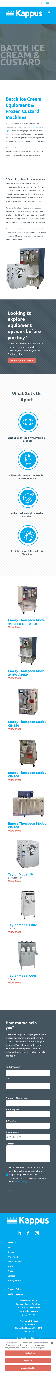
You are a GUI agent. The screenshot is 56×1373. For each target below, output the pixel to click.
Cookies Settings (28, 1353)
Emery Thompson (33, 127)
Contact (11, 1270)
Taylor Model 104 (21, 874)
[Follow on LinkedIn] (19, 1233)
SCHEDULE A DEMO (22, 360)
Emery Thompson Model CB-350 (27, 723)
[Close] (52, 1343)
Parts (10, 1247)
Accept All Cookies (28, 1368)
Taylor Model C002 (22, 925)
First (7, 1079)
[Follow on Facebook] (28, 1233)
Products (12, 1242)
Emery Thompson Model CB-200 (27, 774)
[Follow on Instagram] (37, 1233)
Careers (11, 1275)
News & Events (15, 1261)
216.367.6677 (28, 1314)
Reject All (28, 1360)
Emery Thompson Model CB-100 (27, 825)
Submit (9, 1190)
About (11, 1266)
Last (7, 1092)
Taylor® (8, 130)
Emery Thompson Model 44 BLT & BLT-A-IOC (27, 622)
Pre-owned (13, 1256)
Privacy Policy (21, 1181)
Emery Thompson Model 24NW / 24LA (27, 673)
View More (14, 627)
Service (11, 1251)
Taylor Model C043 (22, 975)
